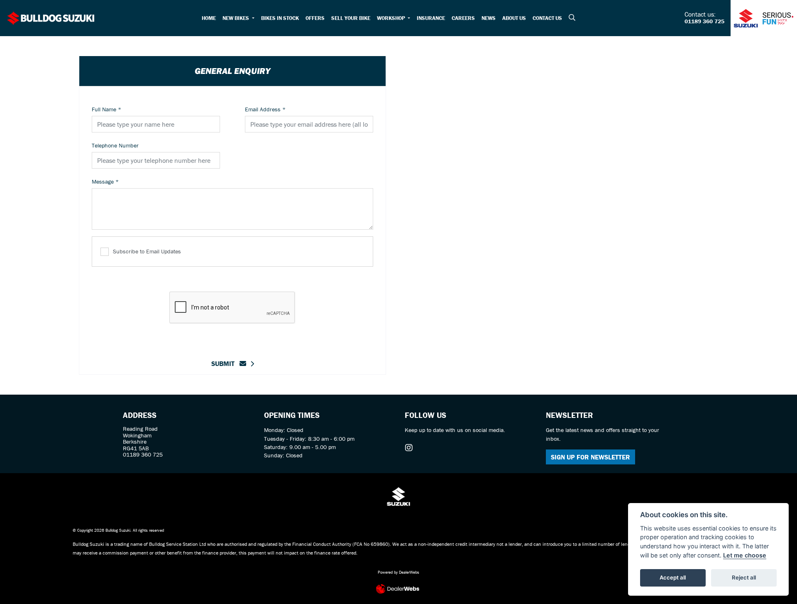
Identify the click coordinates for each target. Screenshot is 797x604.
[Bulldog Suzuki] (51, 17)
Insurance (431, 18)
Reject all (744, 577)
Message (105, 181)
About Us (514, 18)
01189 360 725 (704, 21)
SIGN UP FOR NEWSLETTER (590, 457)
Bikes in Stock (280, 18)
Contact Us (547, 18)
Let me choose (744, 555)
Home (209, 18)
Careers (463, 18)
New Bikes (236, 18)
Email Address (265, 109)
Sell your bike (350, 18)
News (489, 18)
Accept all (673, 577)
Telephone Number (115, 145)
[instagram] (411, 447)
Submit (225, 363)
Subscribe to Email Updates (147, 251)
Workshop (391, 18)
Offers (315, 18)
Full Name (106, 109)
